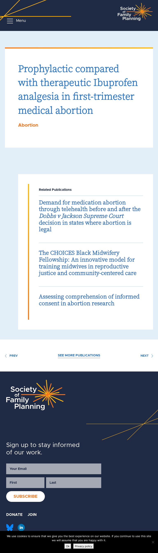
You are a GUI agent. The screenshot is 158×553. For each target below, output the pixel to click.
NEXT (145, 355)
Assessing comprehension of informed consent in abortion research (89, 299)
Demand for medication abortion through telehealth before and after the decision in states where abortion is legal (90, 215)
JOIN (32, 515)
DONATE (14, 515)
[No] (153, 542)
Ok (68, 546)
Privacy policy (83, 546)
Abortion (28, 125)
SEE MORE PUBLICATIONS (79, 355)
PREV (13, 355)
